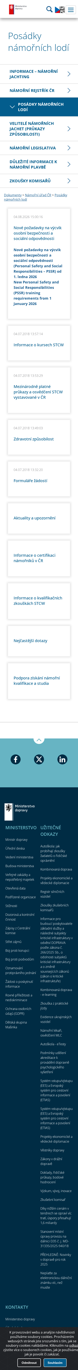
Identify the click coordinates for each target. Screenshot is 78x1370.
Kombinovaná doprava (56, 869)
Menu (71, 9)
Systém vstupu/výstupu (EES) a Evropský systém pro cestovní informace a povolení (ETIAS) (56, 1090)
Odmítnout (29, 1362)
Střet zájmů (13, 942)
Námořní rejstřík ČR (32, 90)
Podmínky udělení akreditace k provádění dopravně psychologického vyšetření (54, 1062)
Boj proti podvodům (19, 959)
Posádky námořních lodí (41, 107)
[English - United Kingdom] (60, 12)
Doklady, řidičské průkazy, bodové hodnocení (52, 1177)
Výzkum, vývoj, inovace (56, 1191)
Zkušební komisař (52, 1199)
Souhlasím (55, 1362)
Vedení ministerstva (19, 857)
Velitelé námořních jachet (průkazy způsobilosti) (32, 129)
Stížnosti (11, 906)
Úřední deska (15, 848)
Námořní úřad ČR (38, 195)
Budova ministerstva (19, 866)
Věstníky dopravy (52, 1150)
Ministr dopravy (16, 839)
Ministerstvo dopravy (18, 9)
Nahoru (39, 741)
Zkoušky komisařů (30, 181)
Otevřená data (15, 888)
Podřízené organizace (20, 897)
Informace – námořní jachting (34, 74)
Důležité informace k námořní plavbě (33, 164)
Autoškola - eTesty (53, 1044)
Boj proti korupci (17, 950)
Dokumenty (13, 195)
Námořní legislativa (33, 148)
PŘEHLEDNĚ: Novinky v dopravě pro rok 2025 (55, 1259)
